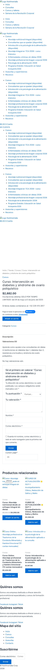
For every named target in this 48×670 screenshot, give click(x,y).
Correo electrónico (14, 426)
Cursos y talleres (12, 10)
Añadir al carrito (12, 319)
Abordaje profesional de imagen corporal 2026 (27, 60)
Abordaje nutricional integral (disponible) (25, 39)
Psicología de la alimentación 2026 (22, 63)
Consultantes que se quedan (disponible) (25, 42)
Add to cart (33, 522)
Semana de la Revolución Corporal (19, 13)
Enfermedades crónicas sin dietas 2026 (24, 57)
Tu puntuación (14, 393)
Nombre (10, 415)
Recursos (9, 75)
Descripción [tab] (7, 337)
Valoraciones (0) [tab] (9, 341)
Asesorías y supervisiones (16, 72)
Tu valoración (13, 399)
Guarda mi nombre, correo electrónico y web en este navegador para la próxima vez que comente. (24, 439)
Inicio (7, 4)
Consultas (9, 7)
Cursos (8, 36)
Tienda (11, 270)
